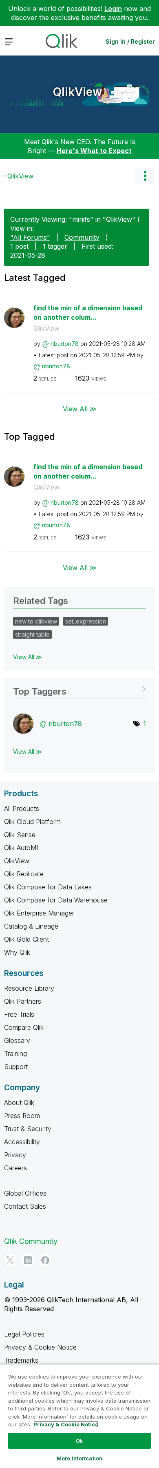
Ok (79, 1440)
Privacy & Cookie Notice (40, 1347)
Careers (15, 1168)
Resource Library (29, 988)
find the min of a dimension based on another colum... (87, 312)
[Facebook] (45, 1260)
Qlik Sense (19, 835)
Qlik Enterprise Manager (39, 913)
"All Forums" (30, 237)
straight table (32, 634)
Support (16, 1067)
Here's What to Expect (94, 151)
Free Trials (19, 1014)
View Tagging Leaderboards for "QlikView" (79, 688)
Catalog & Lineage (31, 926)
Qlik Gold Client (26, 939)
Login (113, 8)
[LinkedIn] (28, 1260)
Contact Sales (25, 1206)
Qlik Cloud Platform (32, 822)
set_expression (85, 621)
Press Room (22, 1116)
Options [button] (145, 176)
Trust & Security (27, 1129)
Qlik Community (30, 1241)
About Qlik (19, 1102)
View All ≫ (80, 409)
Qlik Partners (22, 1001)
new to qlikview (36, 621)
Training (15, 1053)
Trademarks (21, 1360)
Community (81, 237)
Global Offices (25, 1193)
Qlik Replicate (24, 874)
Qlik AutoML (22, 848)
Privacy (15, 1155)
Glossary (17, 1040)
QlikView (77, 92)
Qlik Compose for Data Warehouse (56, 900)
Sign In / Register (130, 41)
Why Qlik (17, 952)
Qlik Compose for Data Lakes (48, 887)
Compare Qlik (24, 1027)
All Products (21, 808)
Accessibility (22, 1142)
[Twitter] (10, 1260)
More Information (79, 1458)
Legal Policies (24, 1334)
